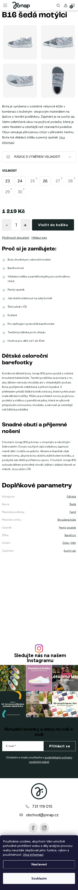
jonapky (44, 828)
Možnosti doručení (15, 238)
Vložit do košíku (53, 225)
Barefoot (70, 535)
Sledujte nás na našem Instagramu (40, 658)
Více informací (33, 855)
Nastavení (39, 864)
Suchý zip (70, 550)
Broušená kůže (67, 519)
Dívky (66, 543)
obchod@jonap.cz (42, 814)
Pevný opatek (67, 527)
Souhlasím (39, 878)
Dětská (71, 496)
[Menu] (5, 5)
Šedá (72, 504)
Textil (72, 512)
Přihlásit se (59, 746)
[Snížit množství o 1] (6, 224)
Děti (73, 543)
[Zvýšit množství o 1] (25, 224)
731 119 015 (42, 806)
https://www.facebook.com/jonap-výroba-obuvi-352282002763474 (33, 828)
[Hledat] (58, 5)
